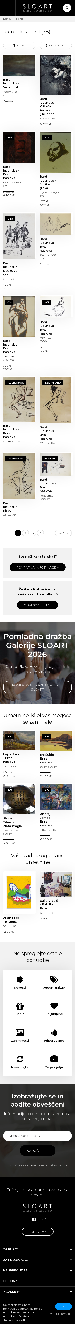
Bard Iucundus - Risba (19, 476)
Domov (7, 18)
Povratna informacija (37, 567)
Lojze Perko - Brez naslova (19, 740)
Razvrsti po (57, 45)
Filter (21, 45)
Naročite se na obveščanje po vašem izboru (37, 1165)
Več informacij (60, 1314)
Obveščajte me (37, 605)
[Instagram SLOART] (44, 1220)
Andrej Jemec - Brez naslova (56, 797)
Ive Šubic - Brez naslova (56, 741)
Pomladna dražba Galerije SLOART (37, 687)
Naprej (63, 532)
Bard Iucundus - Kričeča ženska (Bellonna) (55, 75)
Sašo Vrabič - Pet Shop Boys (56, 884)
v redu (63, 1306)
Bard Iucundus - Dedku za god (19, 236)
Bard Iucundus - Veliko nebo (19, 65)
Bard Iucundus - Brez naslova (19, 147)
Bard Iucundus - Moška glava (55, 152)
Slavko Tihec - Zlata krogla (19, 799)
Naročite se (37, 1151)
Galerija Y (37, 1232)
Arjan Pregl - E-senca (19, 893)
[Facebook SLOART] (34, 1220)
